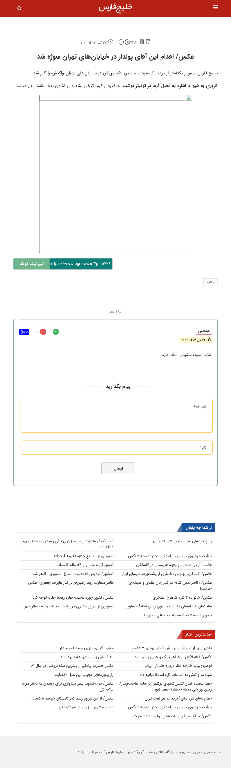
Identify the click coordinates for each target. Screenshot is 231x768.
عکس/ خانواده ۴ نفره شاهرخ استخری (182, 597)
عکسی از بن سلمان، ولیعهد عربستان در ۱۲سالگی (174, 565)
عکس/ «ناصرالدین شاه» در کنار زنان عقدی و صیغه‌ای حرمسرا (170, 585)
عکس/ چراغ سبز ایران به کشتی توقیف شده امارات (172, 716)
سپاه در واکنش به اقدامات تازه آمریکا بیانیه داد (175, 675)
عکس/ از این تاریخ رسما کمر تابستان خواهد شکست (73, 698)
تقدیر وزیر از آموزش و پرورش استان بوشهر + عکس (172, 648)
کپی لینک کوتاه (32, 264)
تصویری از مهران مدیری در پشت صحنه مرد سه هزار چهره (68, 606)
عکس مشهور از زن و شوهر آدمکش (86, 707)
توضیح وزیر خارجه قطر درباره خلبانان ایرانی (177, 666)
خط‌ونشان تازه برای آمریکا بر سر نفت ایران (178, 698)
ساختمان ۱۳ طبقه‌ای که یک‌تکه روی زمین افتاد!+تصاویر (169, 606)
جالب (210, 282)
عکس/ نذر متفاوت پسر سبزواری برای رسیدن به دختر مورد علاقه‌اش (68, 544)
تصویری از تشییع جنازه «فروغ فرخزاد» (83, 556)
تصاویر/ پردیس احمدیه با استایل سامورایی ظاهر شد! (73, 574)
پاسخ (24, 331)
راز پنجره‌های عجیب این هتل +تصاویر (182, 541)
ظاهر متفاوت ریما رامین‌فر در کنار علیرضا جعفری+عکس (71, 582)
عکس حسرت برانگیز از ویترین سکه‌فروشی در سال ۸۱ (72, 666)
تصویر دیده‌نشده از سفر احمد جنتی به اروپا (178, 615)
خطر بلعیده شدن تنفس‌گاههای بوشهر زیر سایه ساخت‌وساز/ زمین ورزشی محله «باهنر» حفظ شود (165, 686)
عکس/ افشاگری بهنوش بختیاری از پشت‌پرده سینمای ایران (166, 574)
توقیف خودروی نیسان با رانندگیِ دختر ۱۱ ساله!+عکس (170, 556)
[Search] (19, 9)
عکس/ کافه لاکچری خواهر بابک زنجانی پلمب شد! (173, 657)
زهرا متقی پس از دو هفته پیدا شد (87, 657)
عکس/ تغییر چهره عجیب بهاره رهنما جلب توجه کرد (73, 597)
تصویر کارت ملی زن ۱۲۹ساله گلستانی (84, 565)
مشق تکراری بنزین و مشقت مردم (87, 648)
